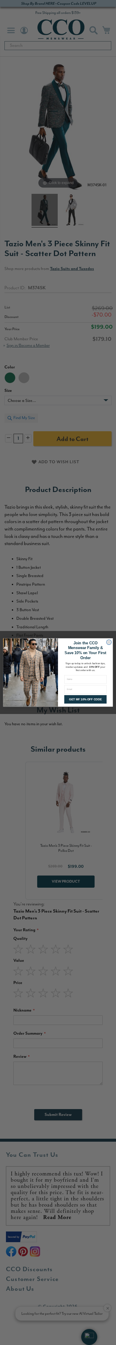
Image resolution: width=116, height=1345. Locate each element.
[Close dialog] (109, 642)
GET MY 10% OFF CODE (85, 699)
